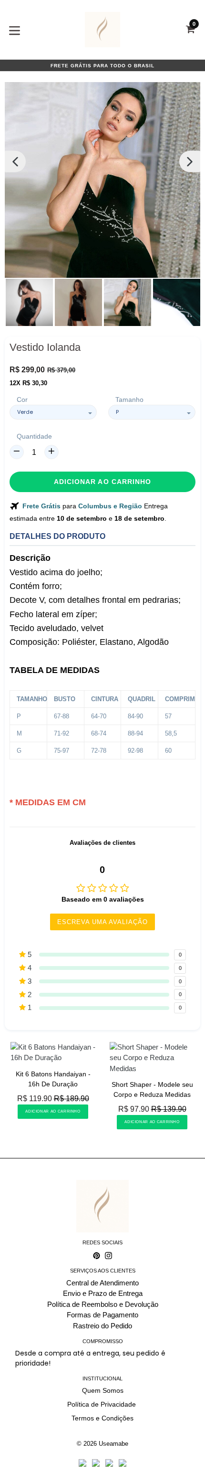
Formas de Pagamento (102, 1315)
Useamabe (113, 1443)
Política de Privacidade (102, 1404)
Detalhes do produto (57, 536)
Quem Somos (102, 1390)
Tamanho (129, 399)
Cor (22, 399)
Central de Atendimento (102, 1283)
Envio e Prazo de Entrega (103, 1293)
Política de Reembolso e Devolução (102, 1304)
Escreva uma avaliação (102, 922)
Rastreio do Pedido (102, 1326)
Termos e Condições (102, 1418)
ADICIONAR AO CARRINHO (52, 1111)
